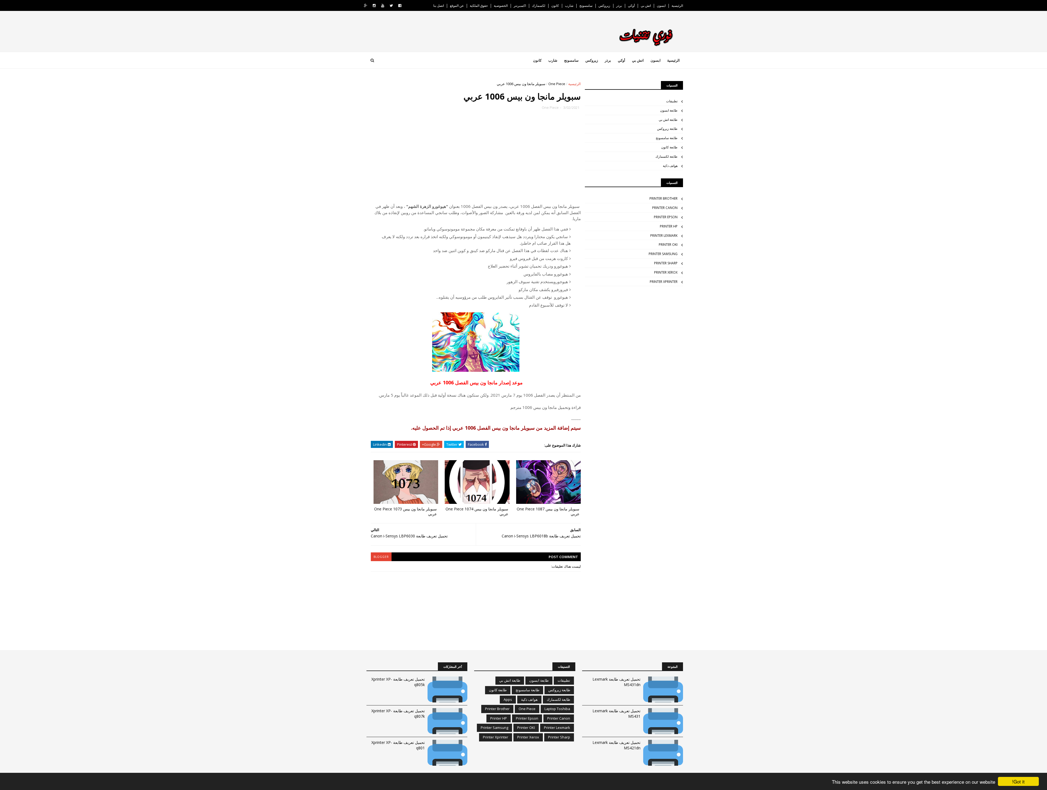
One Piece (556, 83)
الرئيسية (677, 5)
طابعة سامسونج (667, 138)
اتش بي (646, 5)
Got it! (1018, 781)
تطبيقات (672, 101)
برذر (619, 5)
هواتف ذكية (670, 165)
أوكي (631, 5)
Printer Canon (665, 207)
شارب (569, 5)
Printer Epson (666, 217)
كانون (555, 5)
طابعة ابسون (669, 110)
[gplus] (365, 5)
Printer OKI (668, 244)
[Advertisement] (476, 159)
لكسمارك (538, 5)
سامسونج (585, 5)
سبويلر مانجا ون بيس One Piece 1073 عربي (405, 511)
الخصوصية (501, 5)
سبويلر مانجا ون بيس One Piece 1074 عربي (477, 511)
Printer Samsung (663, 254)
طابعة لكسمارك (666, 156)
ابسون (661, 5)
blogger (381, 557)
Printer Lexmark (664, 235)
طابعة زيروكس (667, 128)
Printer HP (669, 226)
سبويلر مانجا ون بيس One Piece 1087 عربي (548, 511)
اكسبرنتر (520, 5)
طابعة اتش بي (668, 119)
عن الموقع (457, 5)
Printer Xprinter (664, 281)
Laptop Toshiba (557, 708)
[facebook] (399, 5)
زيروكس (604, 5)
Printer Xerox (666, 272)
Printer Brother (663, 198)
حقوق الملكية (479, 5)
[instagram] (374, 5)
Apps (508, 699)
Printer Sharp (666, 263)
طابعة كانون (669, 147)
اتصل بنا (438, 5)
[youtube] (382, 5)
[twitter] (391, 5)
